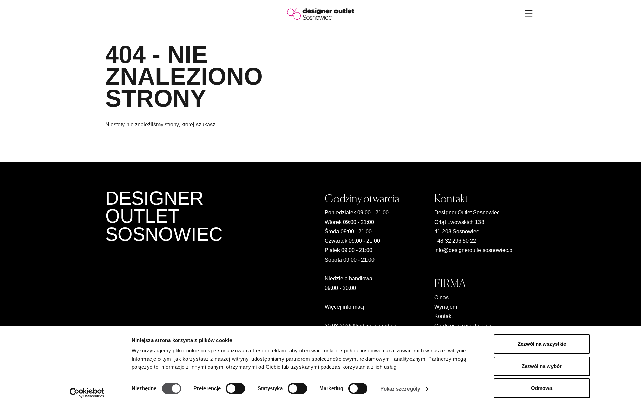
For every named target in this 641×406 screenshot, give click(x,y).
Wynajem (445, 307)
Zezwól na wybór (542, 366)
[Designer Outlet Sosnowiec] (320, 13)
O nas (441, 297)
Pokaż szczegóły (400, 389)
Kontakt (443, 316)
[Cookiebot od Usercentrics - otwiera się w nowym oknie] (86, 393)
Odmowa (541, 388)
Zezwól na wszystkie (542, 344)
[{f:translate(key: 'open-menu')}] (528, 14)
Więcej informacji (345, 307)
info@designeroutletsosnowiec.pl (474, 250)
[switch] (235, 388)
